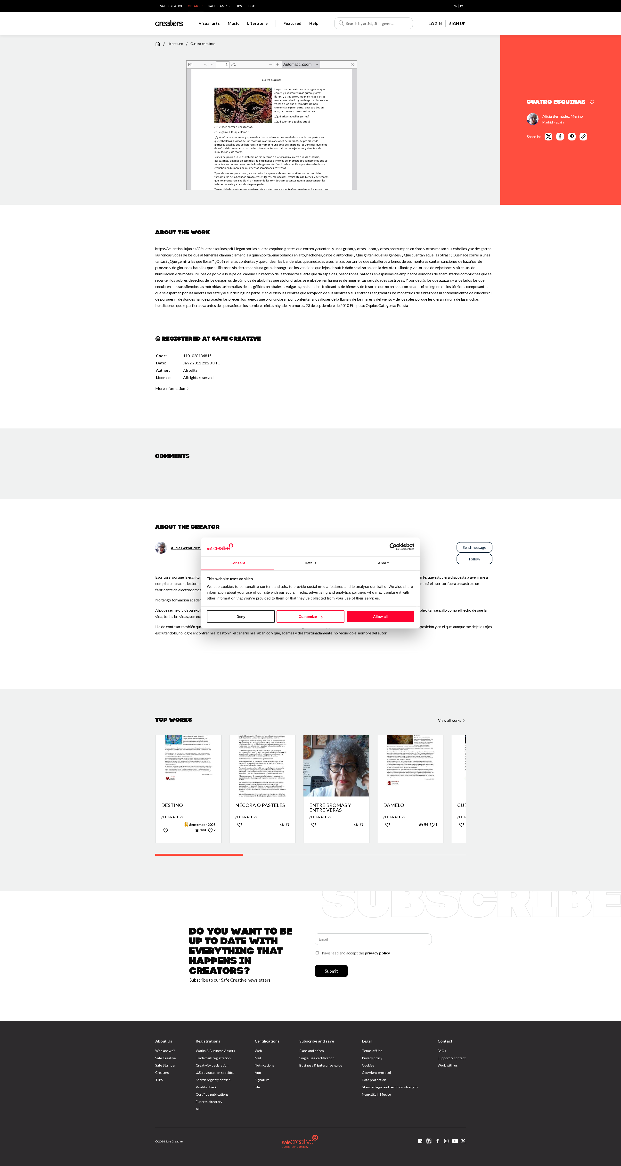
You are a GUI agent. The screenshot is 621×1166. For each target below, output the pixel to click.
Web (258, 1051)
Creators (195, 6)
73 (361, 824)
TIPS (238, 6)
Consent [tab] (237, 563)
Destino (172, 805)
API (199, 1109)
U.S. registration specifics (215, 1072)
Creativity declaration (212, 1065)
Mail (258, 1058)
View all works (450, 720)
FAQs (442, 1051)
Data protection (374, 1080)
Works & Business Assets (215, 1051)
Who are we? (165, 1051)
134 (202, 830)
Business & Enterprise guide (320, 1065)
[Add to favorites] (591, 102)
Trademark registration (213, 1058)
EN (456, 6)
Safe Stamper (219, 6)
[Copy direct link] (583, 136)
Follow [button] (474, 559)
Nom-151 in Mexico (376, 1094)
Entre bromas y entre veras (330, 807)
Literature (257, 23)
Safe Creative (171, 6)
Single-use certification (317, 1058)
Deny (241, 617)
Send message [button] (474, 547)
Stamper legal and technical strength (390, 1087)
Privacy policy (372, 1058)
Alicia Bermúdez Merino (562, 116)
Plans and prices (311, 1051)
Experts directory (209, 1102)
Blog (251, 6)
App (258, 1072)
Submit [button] (331, 971)
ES (461, 6)
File (257, 1087)
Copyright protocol (376, 1072)
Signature (262, 1080)
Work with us (448, 1065)
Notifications (264, 1065)
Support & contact (452, 1058)
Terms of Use (372, 1051)
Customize (308, 617)
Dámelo (393, 805)
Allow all (380, 617)
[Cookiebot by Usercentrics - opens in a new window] (393, 546)
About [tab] (383, 563)
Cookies (368, 1065)
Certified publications (212, 1094)
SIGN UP (457, 23)
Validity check (206, 1087)
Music (233, 23)
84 (425, 824)
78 (287, 824)
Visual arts (209, 23)
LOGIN (435, 23)
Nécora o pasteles (260, 805)
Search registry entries (213, 1080)
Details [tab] (311, 563)
